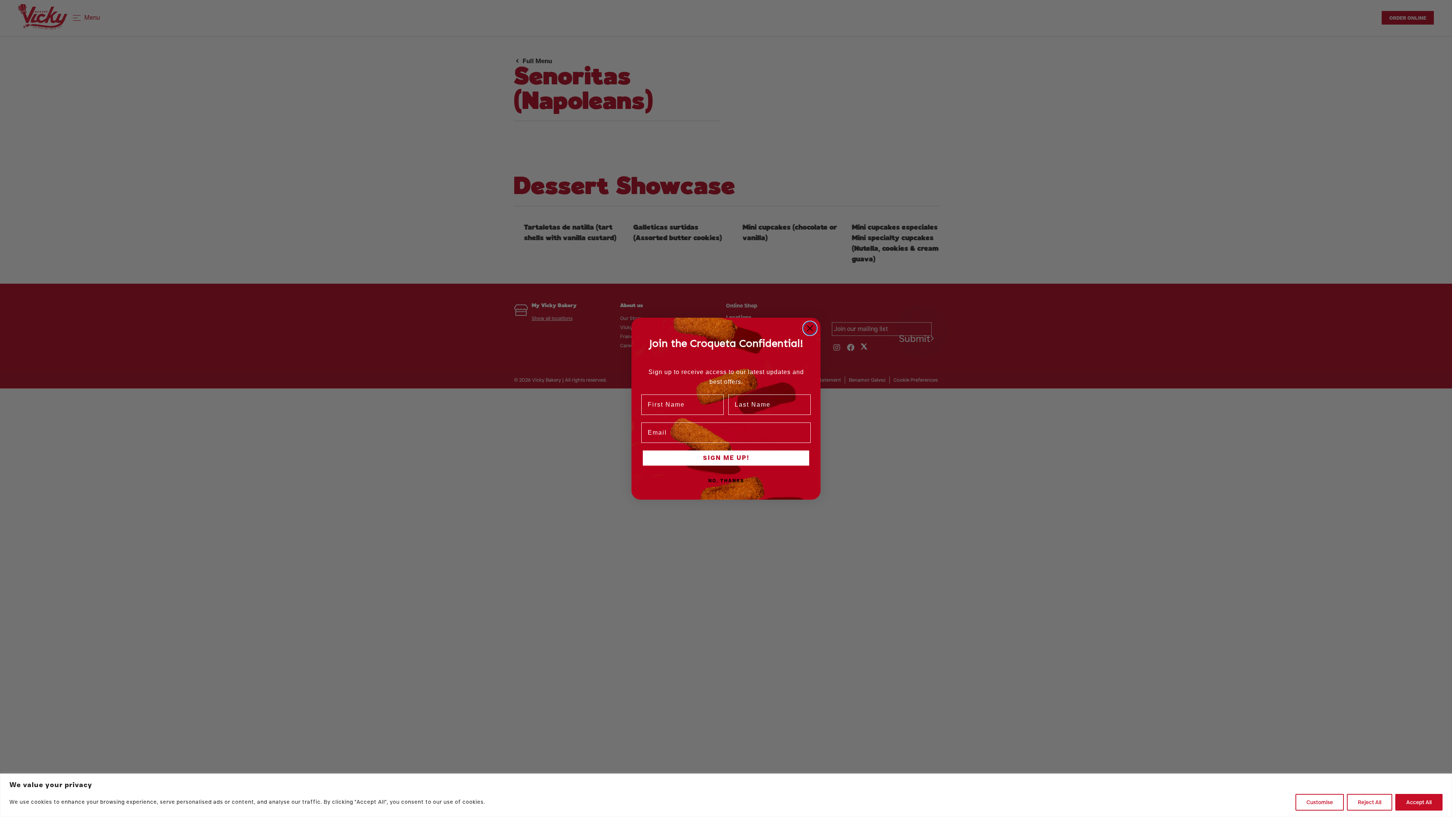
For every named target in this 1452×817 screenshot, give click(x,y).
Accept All (1419, 802)
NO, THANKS (726, 480)
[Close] (1444, 779)
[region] (726, 795)
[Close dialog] (810, 328)
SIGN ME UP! (726, 457)
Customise (1319, 802)
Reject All (1369, 802)
